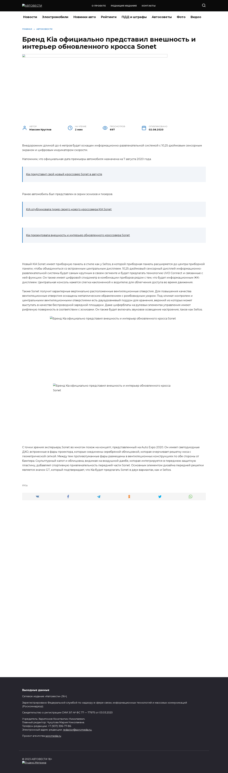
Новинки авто (84, 17)
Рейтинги (109, 17)
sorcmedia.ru (53, 735)
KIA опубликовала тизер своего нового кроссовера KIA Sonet (69, 209)
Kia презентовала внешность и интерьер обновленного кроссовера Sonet (78, 235)
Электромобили (55, 17)
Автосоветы (162, 17)
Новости (30, 17)
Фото (181, 17)
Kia (26, 485)
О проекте (99, 6)
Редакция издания (124, 6)
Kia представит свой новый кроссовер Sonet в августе (64, 174)
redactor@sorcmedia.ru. (77, 729)
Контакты (149, 6)
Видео (195, 17)
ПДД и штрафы (134, 17)
